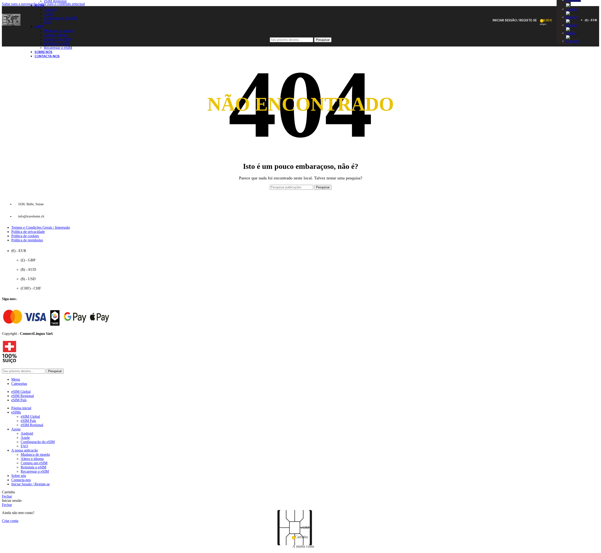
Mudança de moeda (58, 31)
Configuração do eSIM (61, 18)
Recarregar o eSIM (58, 48)
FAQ (47, 22)
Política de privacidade (28, 232)
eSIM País (28, 421)
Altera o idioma (32, 459)
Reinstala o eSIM (33, 467)
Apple (48, 14)
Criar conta (10, 521)
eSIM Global (30, 416)
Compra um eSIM (34, 463)
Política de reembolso (27, 240)
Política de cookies (25, 236)
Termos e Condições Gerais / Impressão (40, 227)
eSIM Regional (32, 425)
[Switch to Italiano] (571, 25)
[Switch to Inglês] (570, 33)
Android (50, 10)
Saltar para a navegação (20, 4)
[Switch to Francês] (572, 17)
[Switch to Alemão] (572, 9)
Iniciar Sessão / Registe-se (30, 484)
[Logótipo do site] (11, 25)
